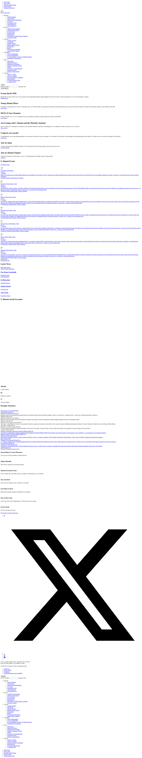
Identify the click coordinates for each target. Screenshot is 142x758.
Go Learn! (10, 21)
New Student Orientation (13, 49)
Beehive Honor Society (13, 45)
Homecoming (10, 34)
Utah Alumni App (12, 26)
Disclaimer (7, 672)
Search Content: (5, 86)
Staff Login (7, 2)
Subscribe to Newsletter (13, 64)
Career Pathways (11, 24)
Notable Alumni (11, 43)
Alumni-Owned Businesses (14, 20)
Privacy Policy (8, 670)
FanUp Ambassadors (12, 54)
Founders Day (11, 33)
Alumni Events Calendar (13, 29)
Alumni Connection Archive (14, 65)
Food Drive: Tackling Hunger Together (17, 36)
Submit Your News (12, 62)
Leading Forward (11, 70)
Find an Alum (7, 6)
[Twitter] (72, 653)
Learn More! (4, 118)
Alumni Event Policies (13, 30)
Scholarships (10, 46)
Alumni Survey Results (13, 51)
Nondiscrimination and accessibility (13, 673)
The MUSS (10, 42)
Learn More (4, 108)
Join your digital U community (15, 77)
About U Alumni (11, 74)
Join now (3, 157)
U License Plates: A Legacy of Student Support (19, 57)
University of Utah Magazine (14, 68)
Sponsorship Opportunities (14, 58)
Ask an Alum (10, 18)
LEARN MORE (5, 148)
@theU (9, 67)
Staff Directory (11, 79)
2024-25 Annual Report (13, 71)
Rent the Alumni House (10, 5)
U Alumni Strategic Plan (13, 80)
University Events (12, 37)
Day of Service (11, 31)
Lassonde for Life (11, 23)
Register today (4, 98)
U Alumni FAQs (11, 82)
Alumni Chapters (11, 40)
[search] (2, 11)
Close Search (4, 88)
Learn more (4, 138)
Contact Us (7, 669)
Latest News (10, 61)
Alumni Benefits (11, 17)
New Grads (7, 3)
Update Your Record (9, 8)
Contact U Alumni (12, 76)
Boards (9, 48)
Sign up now (4, 128)
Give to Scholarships (12, 55)
